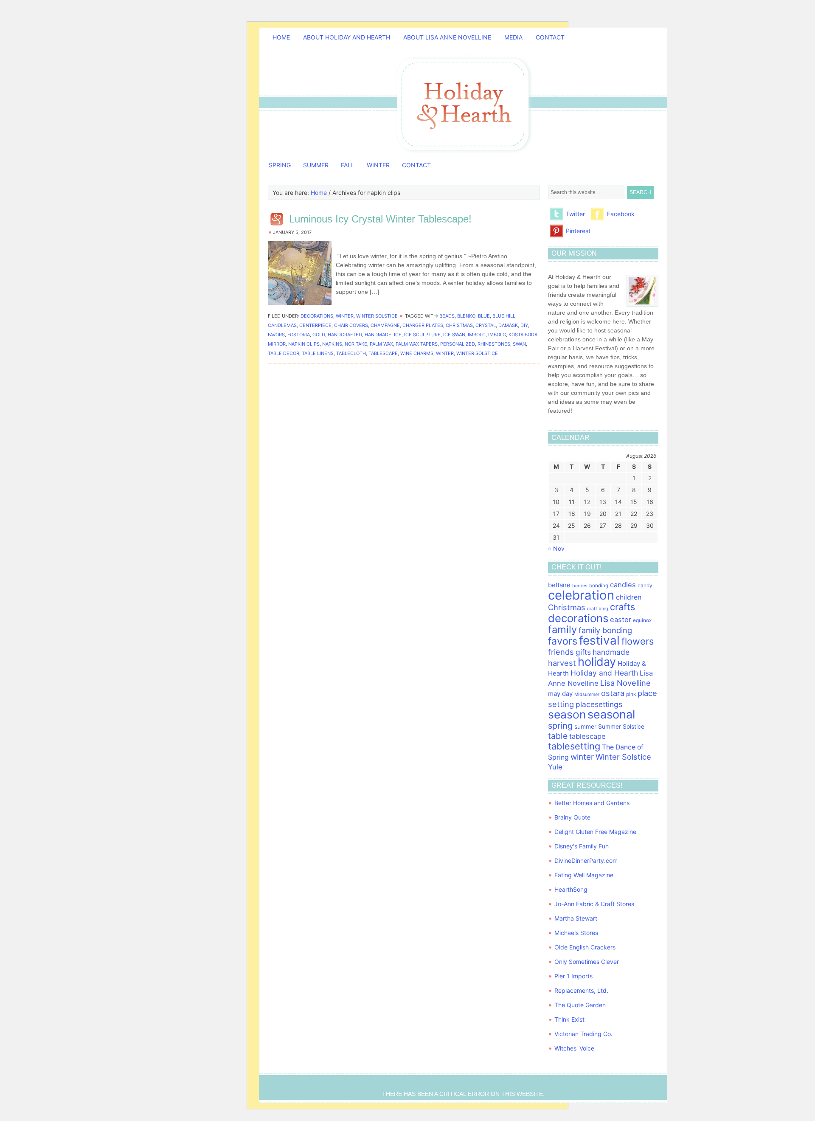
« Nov (556, 548)
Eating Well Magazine (583, 875)
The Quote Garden (580, 1004)
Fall (347, 165)
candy (645, 586)
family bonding (605, 630)
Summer (316, 165)
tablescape (383, 353)
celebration (581, 595)
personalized (457, 344)
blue (484, 316)
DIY (524, 325)
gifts (583, 652)
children (628, 597)
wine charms (416, 353)
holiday (597, 662)
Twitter (575, 213)
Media (513, 37)
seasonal (611, 714)
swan (519, 344)
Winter (378, 165)
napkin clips (304, 344)
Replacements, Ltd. (581, 990)
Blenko (466, 316)
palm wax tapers (417, 344)
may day (560, 694)
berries (579, 586)
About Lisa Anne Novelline (447, 37)
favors (276, 335)
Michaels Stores (576, 932)
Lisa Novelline (625, 682)
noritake (356, 344)
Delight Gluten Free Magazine (595, 831)
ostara (612, 693)
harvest (562, 663)
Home (281, 37)
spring (560, 726)
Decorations (317, 316)
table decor (283, 353)
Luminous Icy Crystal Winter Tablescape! (380, 219)
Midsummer (586, 694)
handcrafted (345, 335)
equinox (642, 620)
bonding (598, 586)
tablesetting (574, 746)
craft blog (597, 608)
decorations (578, 618)
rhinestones (494, 344)
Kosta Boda (523, 335)
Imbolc (477, 335)
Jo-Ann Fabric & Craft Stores (594, 903)
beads (447, 316)
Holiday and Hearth (463, 134)
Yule (555, 767)
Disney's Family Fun (581, 846)
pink (631, 694)
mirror (277, 344)
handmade (378, 335)
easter (620, 619)
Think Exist (569, 1019)
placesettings (599, 704)
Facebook (621, 213)
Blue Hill (503, 316)
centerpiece (315, 325)
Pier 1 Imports (573, 976)
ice (398, 335)
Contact (550, 37)
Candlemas (282, 325)
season (567, 714)
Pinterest (578, 230)
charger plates (422, 325)
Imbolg (497, 335)
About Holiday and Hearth (346, 37)
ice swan (454, 335)
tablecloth (351, 353)
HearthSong (570, 889)
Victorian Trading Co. (583, 1033)
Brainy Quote (572, 817)
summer (585, 726)
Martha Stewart (575, 918)
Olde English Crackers (584, 947)
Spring (280, 165)
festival (599, 640)
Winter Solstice (377, 316)
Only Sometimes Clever (586, 961)
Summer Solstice (621, 726)
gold (318, 335)
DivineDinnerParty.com (586, 860)
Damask (508, 325)
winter (445, 353)
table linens (318, 353)
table (558, 736)
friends (561, 651)
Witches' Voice (574, 1048)
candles (623, 584)
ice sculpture (422, 335)
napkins (332, 344)
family (562, 629)
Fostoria (298, 335)
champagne (385, 325)
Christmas (459, 325)
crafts (622, 606)
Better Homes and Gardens (592, 802)
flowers (637, 641)
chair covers (351, 325)
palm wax (381, 344)
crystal (485, 325)
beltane (559, 585)
